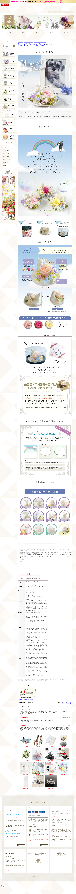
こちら (42, 596)
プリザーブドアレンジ (38, 43)
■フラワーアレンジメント (28, 42)
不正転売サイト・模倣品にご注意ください (25, 699)
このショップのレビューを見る (65, 703)
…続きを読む (22, 730)
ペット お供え (45, 45)
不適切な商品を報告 (37, 578)
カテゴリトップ (20, 42)
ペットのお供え (49, 44)
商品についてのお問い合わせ (26, 578)
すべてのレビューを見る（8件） (65, 702)
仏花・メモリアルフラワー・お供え (40, 42)
